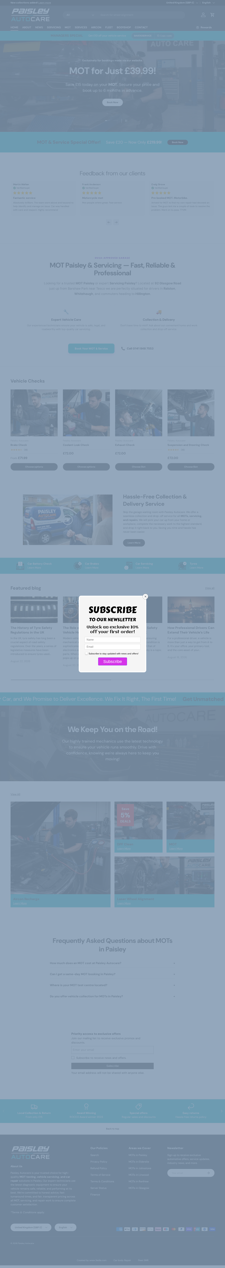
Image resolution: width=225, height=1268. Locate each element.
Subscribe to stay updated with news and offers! (114, 653)
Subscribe (112, 661)
